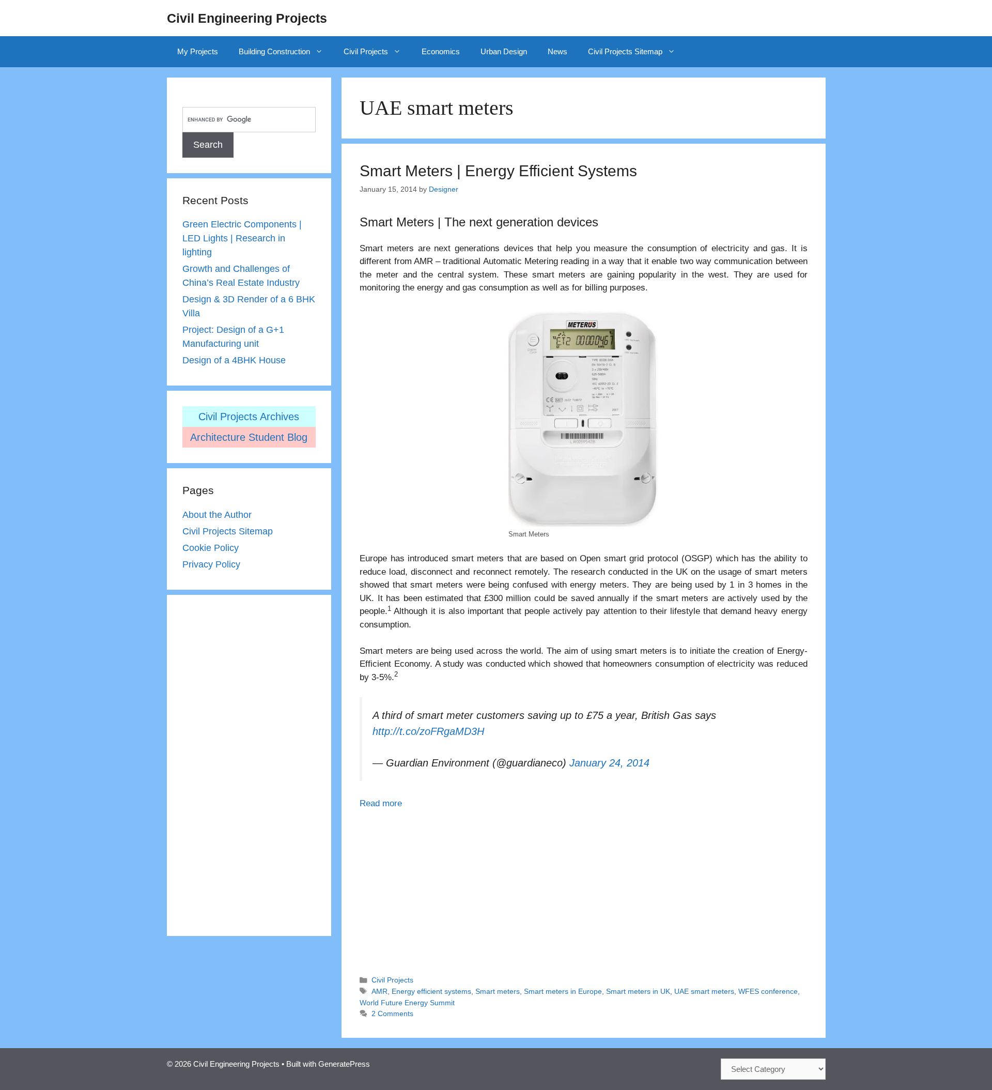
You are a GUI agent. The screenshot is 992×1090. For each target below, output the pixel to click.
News (557, 51)
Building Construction (274, 51)
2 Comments (392, 1013)
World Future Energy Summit (407, 1003)
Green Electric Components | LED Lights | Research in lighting (242, 238)
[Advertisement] (583, 887)
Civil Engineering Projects (247, 18)
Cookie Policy (210, 548)
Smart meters (497, 991)
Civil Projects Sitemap (625, 51)
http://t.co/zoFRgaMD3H (428, 731)
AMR (379, 991)
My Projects (197, 51)
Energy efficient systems (431, 991)
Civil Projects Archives (248, 416)
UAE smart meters (704, 991)
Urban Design (504, 51)
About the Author (217, 515)
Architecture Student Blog (248, 437)
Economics (441, 51)
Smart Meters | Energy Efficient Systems (498, 170)
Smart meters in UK (638, 991)
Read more (381, 803)
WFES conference (768, 991)
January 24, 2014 (609, 763)
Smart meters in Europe (563, 991)
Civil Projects (366, 51)
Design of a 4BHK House (234, 360)
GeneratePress (344, 1064)
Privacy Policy (211, 564)
